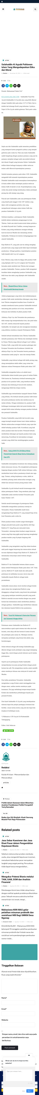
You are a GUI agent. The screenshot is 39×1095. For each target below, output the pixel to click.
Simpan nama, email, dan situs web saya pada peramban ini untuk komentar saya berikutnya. (19, 1037)
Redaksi (5, 73)
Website (5, 1020)
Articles (6, 782)
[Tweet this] (7, 85)
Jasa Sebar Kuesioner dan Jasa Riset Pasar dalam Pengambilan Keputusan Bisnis (17, 843)
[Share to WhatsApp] (11, 85)
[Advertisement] (19, 34)
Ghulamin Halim (7, 922)
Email (4, 1009)
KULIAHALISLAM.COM (10, 97)
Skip (23, 1091)
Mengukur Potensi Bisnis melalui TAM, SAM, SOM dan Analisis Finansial (18, 879)
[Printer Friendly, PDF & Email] (8, 730)
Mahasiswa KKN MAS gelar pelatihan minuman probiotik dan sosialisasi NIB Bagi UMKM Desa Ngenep (18, 914)
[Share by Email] (18, 85)
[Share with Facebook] (3, 85)
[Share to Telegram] (15, 85)
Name (4, 998)
